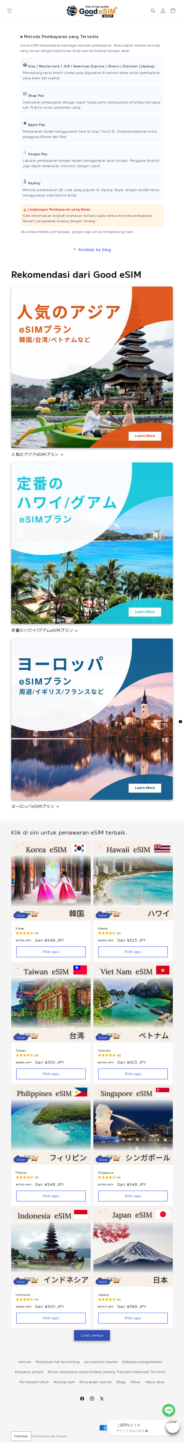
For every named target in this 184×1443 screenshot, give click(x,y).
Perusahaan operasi (96, 1382)
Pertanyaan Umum (34, 1382)
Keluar (136, 1382)
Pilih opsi (51, 951)
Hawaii (103, 928)
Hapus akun (154, 1382)
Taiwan (21, 1051)
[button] (9, 11)
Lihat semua (92, 1335)
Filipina (21, 1173)
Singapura (105, 1173)
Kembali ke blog (95, 249)
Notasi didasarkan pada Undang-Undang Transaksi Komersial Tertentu (107, 1372)
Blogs (121, 1382)
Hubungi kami (64, 1382)
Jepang (103, 1295)
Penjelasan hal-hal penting (58, 1361)
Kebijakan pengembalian (142, 1361)
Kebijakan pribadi (29, 1372)
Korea (20, 928)
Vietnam (104, 1051)
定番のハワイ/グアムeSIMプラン (42, 630)
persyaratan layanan (101, 1361)
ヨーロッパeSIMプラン (32, 806)
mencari (25, 1361)
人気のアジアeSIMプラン (35, 454)
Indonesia (21, 1436)
